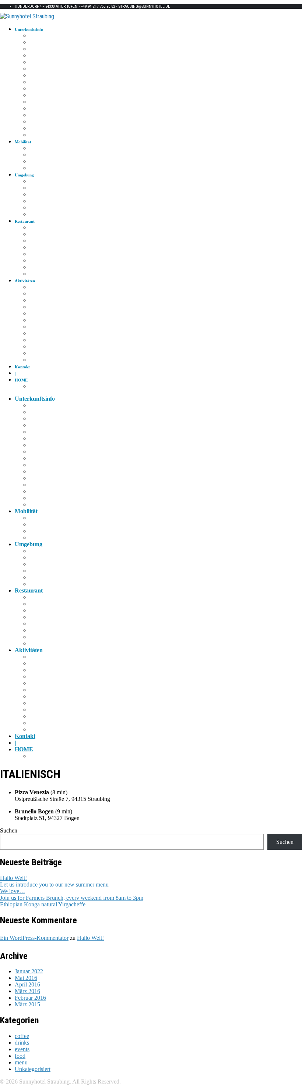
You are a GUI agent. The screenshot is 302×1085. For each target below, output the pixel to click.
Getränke (37, 102)
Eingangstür (39, 56)
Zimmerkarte (40, 36)
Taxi (33, 148)
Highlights (38, 307)
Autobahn (37, 168)
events (22, 1049)
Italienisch (38, 228)
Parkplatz (37, 128)
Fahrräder (37, 122)
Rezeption (37, 69)
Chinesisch (38, 241)
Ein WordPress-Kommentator (34, 938)
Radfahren (38, 294)
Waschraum (39, 76)
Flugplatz (37, 360)
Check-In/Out (41, 62)
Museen (36, 314)
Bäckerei (36, 267)
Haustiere (37, 135)
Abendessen (39, 95)
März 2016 (27, 991)
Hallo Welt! (13, 878)
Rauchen (36, 109)
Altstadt (35, 320)
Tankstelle (37, 214)
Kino (33, 334)
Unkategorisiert (32, 1069)
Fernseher (37, 82)
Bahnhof (36, 155)
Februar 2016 (30, 998)
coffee (22, 1036)
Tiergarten (38, 327)
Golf (33, 300)
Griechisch (38, 234)
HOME (21, 380)
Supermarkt (39, 195)
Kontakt (22, 367)
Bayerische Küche (44, 254)
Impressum (38, 386)
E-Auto (35, 115)
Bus (32, 162)
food (20, 1056)
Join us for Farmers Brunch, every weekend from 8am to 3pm (71, 898)
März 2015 (27, 1004)
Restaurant (38, 248)
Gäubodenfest (41, 340)
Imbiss (35, 261)
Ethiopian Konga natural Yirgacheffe (42, 904)
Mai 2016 (26, 978)
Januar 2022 (29, 971)
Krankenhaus (40, 188)
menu (21, 1062)
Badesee (36, 347)
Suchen (8, 830)
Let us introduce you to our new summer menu (54, 884)
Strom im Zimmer (44, 42)
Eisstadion (38, 353)
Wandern (37, 287)
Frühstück (37, 89)
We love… (12, 891)
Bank (33, 208)
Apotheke (37, 201)
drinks (22, 1042)
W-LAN (36, 49)
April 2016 (27, 984)
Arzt (33, 181)
